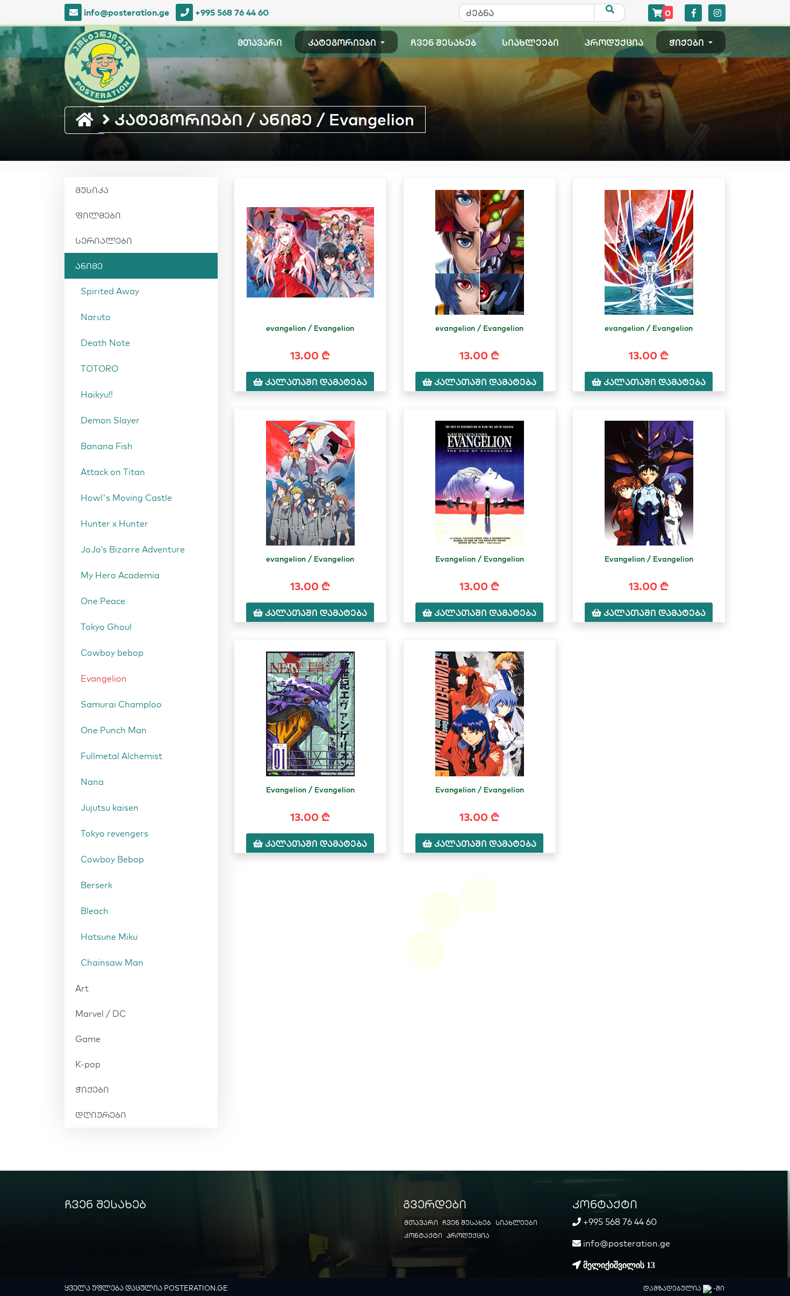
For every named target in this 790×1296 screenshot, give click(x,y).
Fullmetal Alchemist (121, 755)
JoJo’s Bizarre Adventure (133, 549)
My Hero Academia (120, 575)
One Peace (103, 601)
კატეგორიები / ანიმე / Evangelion (262, 119)
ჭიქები (687, 42)
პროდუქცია (614, 42)
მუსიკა (92, 190)
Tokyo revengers (114, 833)
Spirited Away (110, 291)
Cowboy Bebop (112, 859)
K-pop (87, 1064)
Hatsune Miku (109, 936)
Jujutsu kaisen (110, 807)
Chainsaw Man (112, 962)
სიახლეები (530, 42)
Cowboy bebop (112, 652)
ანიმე (89, 265)
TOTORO (99, 368)
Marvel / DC (100, 1013)
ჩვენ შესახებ (443, 42)
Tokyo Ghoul (106, 626)
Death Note (105, 342)
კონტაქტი (423, 1235)
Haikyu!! (97, 394)
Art (82, 988)
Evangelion (104, 678)
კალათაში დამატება (315, 382)
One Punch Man (114, 730)
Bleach (95, 910)
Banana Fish (107, 446)
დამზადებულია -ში (683, 1288)
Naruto (96, 316)
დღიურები (100, 1114)
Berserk (96, 885)
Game (87, 1038)
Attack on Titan (113, 471)
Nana (92, 781)
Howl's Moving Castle (126, 497)
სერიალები (103, 240)
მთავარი (260, 42)
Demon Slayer (110, 420)
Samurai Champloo (121, 704)
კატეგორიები (343, 42)
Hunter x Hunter (114, 523)
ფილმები (98, 215)
